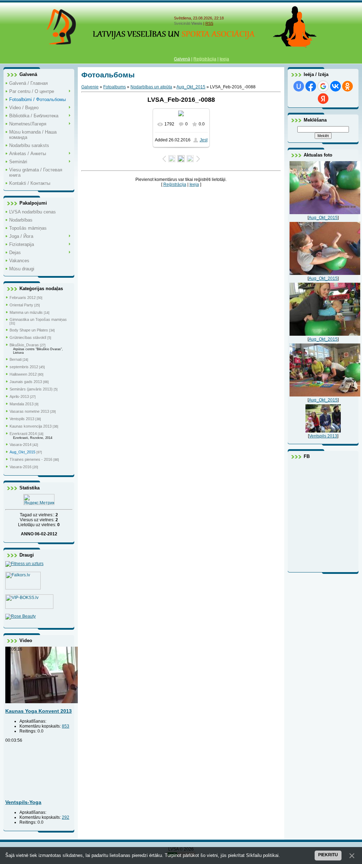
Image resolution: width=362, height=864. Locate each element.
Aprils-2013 (19, 396)
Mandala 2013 (22, 404)
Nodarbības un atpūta (151, 86)
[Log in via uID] (298, 86)
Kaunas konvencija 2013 (31, 426)
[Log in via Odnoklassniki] (347, 86)
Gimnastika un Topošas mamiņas (38, 319)
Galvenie (90, 86)
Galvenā (182, 59)
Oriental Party (21, 305)
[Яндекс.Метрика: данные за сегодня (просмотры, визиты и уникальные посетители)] (38, 499)
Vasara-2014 (20, 444)
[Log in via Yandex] (323, 98)
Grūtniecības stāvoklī (28, 337)
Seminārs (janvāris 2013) (31, 389)
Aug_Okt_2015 (22, 452)
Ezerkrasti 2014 (23, 433)
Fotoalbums (114, 86)
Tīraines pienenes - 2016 (31, 459)
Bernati (16, 359)
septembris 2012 (24, 367)
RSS (209, 23)
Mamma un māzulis (26, 312)
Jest (204, 139)
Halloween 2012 (23, 374)
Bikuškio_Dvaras (24, 345)
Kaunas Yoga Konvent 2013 (38, 711)
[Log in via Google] (323, 86)
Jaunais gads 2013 (26, 382)
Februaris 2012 (23, 297)
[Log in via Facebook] (310, 86)
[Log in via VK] (335, 86)
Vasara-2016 (20, 467)
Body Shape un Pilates (29, 330)
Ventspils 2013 (22, 419)
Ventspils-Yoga (23, 802)
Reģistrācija (204, 59)
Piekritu (328, 854)
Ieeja (224, 59)
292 (65, 817)
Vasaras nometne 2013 (29, 411)
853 (65, 726)
